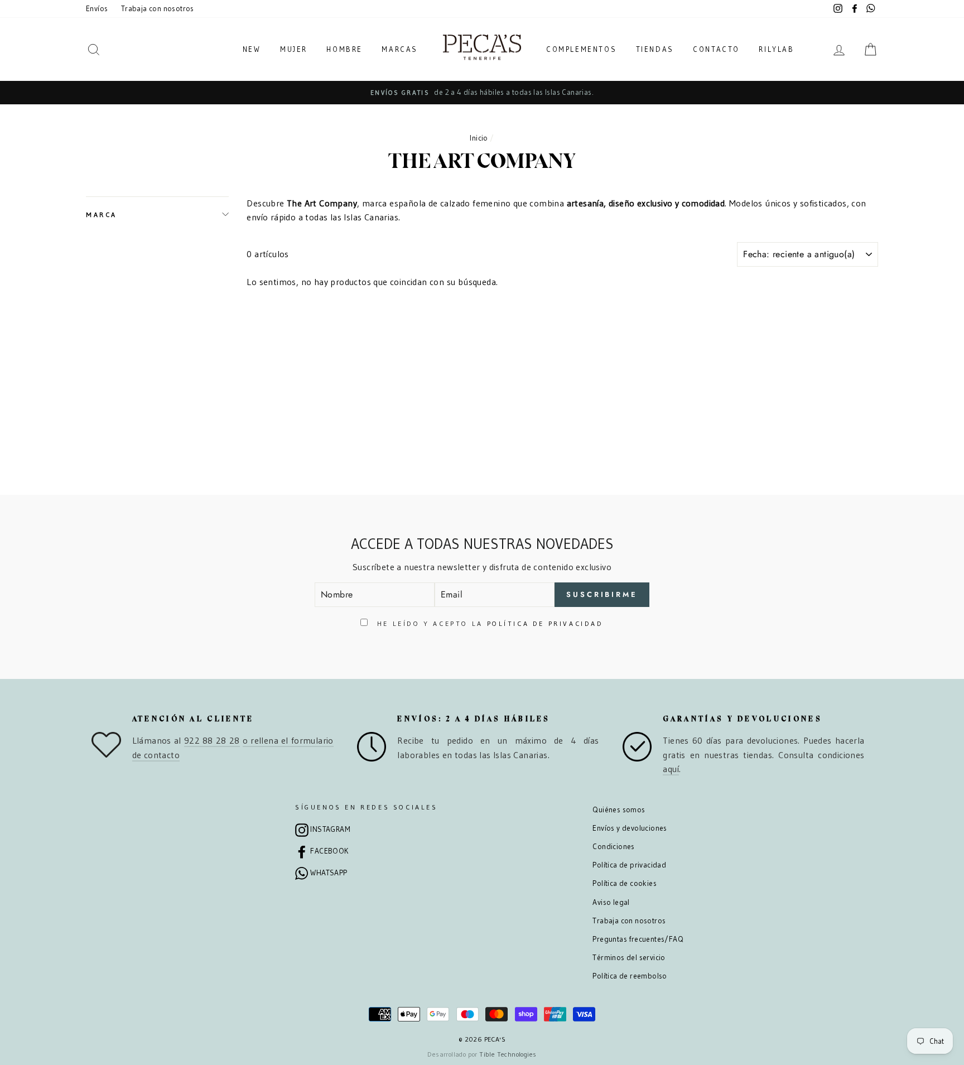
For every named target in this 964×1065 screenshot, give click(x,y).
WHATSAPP (328, 873)
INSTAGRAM (330, 829)
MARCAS (400, 49)
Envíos (97, 8)
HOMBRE (344, 49)
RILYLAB (776, 49)
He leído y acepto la (488, 623)
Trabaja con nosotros (157, 8)
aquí (671, 768)
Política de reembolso (629, 976)
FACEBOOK (329, 851)
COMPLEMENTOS (581, 49)
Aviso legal (610, 902)
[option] (482, 92)
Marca (101, 214)
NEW (252, 49)
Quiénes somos (618, 810)
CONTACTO (716, 49)
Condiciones (613, 846)
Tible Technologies (507, 1054)
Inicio (479, 138)
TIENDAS (655, 49)
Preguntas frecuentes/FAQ (637, 939)
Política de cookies (624, 883)
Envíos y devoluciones (629, 828)
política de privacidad (545, 623)
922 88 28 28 (212, 740)
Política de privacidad (629, 865)
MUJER (293, 49)
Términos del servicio (628, 957)
